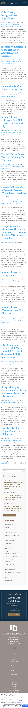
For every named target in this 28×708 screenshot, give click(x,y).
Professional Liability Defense (9, 203)
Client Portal (14, 670)
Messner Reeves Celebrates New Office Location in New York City (12, 122)
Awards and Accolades (10, 532)
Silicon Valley (14, 682)
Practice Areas (14, 661)
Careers (7, 538)
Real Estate (8, 575)
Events (8, 95)
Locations (14, 666)
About (14, 659)
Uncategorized (8, 580)
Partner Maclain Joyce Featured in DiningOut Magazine (13, 157)
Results (19, 26)
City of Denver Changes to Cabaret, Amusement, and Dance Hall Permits (13, 497)
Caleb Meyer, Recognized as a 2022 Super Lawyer (11, 15)
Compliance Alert (20, 244)
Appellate (7, 527)
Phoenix (14, 686)
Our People (14, 663)
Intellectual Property (10, 553)
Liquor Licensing (19, 166)
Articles (13, 24)
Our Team (14, 614)
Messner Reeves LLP (8, 22)
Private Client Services (10, 569)
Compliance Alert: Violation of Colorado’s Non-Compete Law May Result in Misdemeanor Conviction (13, 232)
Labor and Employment (13, 134)
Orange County (14, 680)
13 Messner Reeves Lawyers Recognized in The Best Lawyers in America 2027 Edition (13, 486)
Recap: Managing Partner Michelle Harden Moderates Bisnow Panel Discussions (13, 392)
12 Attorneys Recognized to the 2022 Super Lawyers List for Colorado (13, 51)
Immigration (8, 551)
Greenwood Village (14, 690)
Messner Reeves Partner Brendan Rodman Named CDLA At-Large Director (12, 508)
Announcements (5, 24)
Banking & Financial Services (12, 535)
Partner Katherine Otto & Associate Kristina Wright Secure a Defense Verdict (13, 191)
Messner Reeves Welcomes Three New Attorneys (12, 309)
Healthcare (7, 548)
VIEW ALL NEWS (9, 515)
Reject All (18, 705)
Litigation (10, 26)
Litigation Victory (9, 564)
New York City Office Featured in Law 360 (12, 87)
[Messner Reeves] (10, 4)
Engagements (19, 281)
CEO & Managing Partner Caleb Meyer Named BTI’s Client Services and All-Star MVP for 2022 (11, 351)
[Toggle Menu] (24, 3)
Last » (23, 463)
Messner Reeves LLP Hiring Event (11, 273)
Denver (14, 688)
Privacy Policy (20, 702)
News (14, 26)
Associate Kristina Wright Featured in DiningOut (11, 431)
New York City (14, 692)
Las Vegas (14, 684)
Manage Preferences (9, 705)
